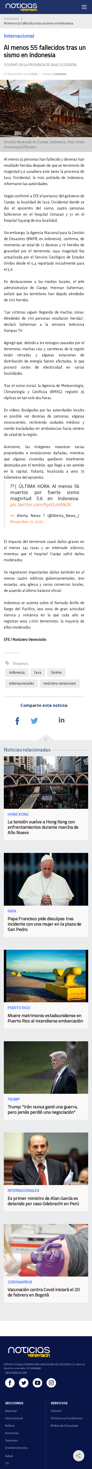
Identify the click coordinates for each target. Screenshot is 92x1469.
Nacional (11, 1411)
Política (9, 1425)
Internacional (11, 18)
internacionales (21, 683)
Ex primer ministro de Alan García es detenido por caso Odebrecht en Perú (43, 1201)
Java (37, 672)
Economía (11, 1433)
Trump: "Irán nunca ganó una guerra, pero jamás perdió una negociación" (43, 1109)
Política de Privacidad (64, 1425)
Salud (9, 1456)
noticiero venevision (59, 683)
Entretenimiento (16, 1448)
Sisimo (56, 672)
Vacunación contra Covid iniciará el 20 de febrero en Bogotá (44, 1292)
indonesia (17, 672)
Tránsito (56, 1411)
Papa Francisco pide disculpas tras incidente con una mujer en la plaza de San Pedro (44, 924)
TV (7, 1463)
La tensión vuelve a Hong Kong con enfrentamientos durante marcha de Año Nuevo (43, 827)
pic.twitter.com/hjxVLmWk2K (40, 504)
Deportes (11, 1440)
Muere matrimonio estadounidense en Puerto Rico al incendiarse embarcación (45, 1018)
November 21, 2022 (26, 521)
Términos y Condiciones (67, 1418)
